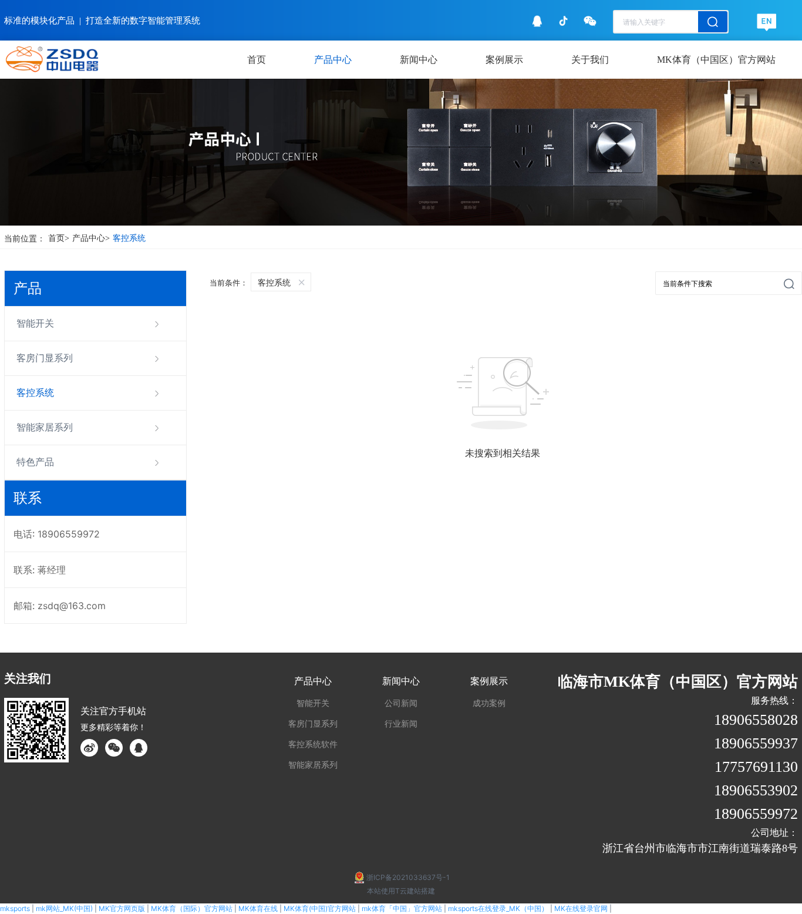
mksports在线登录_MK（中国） (498, 908)
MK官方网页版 (122, 908)
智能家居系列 (44, 427)
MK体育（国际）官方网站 (191, 908)
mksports (15, 908)
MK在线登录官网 (581, 908)
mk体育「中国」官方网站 (402, 908)
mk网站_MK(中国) (64, 908)
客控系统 (129, 238)
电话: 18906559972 (57, 534)
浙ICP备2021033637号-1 (408, 877)
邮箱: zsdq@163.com (60, 605)
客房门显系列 (44, 358)
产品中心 (91, 238)
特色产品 (35, 462)
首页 (58, 238)
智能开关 (35, 323)
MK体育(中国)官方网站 (320, 908)
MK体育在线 (258, 908)
